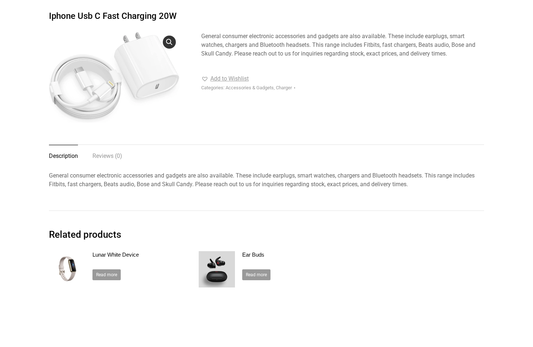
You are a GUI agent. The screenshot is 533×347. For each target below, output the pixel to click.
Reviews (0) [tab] (107, 155)
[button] (169, 42)
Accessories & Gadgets (250, 87)
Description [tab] (63, 155)
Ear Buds (253, 255)
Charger (284, 87)
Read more (106, 274)
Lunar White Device (115, 255)
